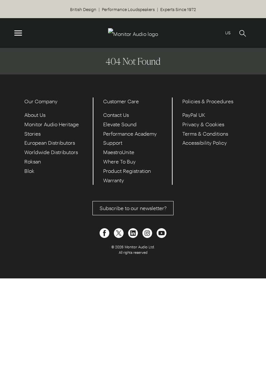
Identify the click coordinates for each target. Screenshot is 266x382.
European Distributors (49, 143)
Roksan (32, 161)
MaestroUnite (118, 152)
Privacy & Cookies (203, 124)
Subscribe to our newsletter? (133, 208)
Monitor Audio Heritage (51, 124)
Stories (32, 133)
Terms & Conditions (205, 133)
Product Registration (127, 171)
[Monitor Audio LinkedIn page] (133, 233)
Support (112, 143)
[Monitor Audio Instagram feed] (147, 233)
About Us (34, 115)
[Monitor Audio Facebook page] (105, 233)
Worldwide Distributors (51, 152)
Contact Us (116, 115)
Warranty (113, 180)
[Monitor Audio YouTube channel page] (161, 233)
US (228, 32)
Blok (29, 171)
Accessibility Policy (204, 143)
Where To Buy (119, 161)
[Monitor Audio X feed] (119, 233)
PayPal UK (193, 115)
